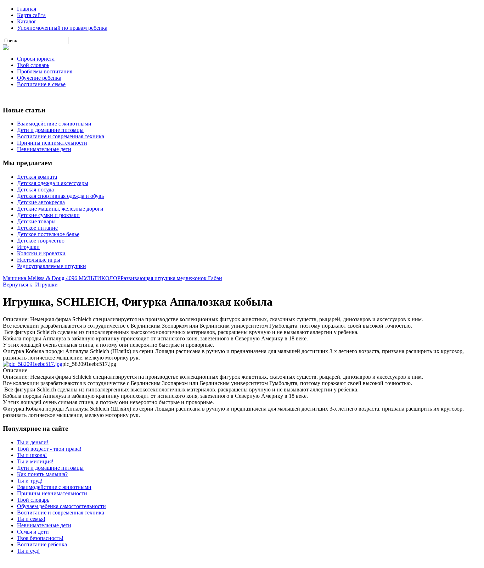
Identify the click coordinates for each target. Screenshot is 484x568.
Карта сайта (31, 15)
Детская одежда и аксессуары (52, 183)
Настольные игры (38, 260)
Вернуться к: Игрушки (30, 285)
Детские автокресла (41, 202)
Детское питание (37, 228)
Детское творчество (40, 241)
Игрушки (28, 247)
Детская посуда (35, 189)
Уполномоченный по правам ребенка (62, 28)
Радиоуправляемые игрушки (51, 266)
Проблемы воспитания (44, 71)
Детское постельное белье (48, 234)
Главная (26, 9)
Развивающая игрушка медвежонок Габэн (171, 278)
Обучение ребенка (39, 78)
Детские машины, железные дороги (60, 209)
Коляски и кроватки (41, 253)
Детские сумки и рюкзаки (48, 215)
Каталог (26, 21)
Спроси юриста (36, 59)
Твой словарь (33, 65)
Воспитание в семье (41, 84)
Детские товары (36, 221)
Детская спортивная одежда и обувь (60, 196)
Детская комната (37, 177)
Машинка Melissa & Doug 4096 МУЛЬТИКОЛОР (61, 278)
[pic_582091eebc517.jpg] (32, 364)
